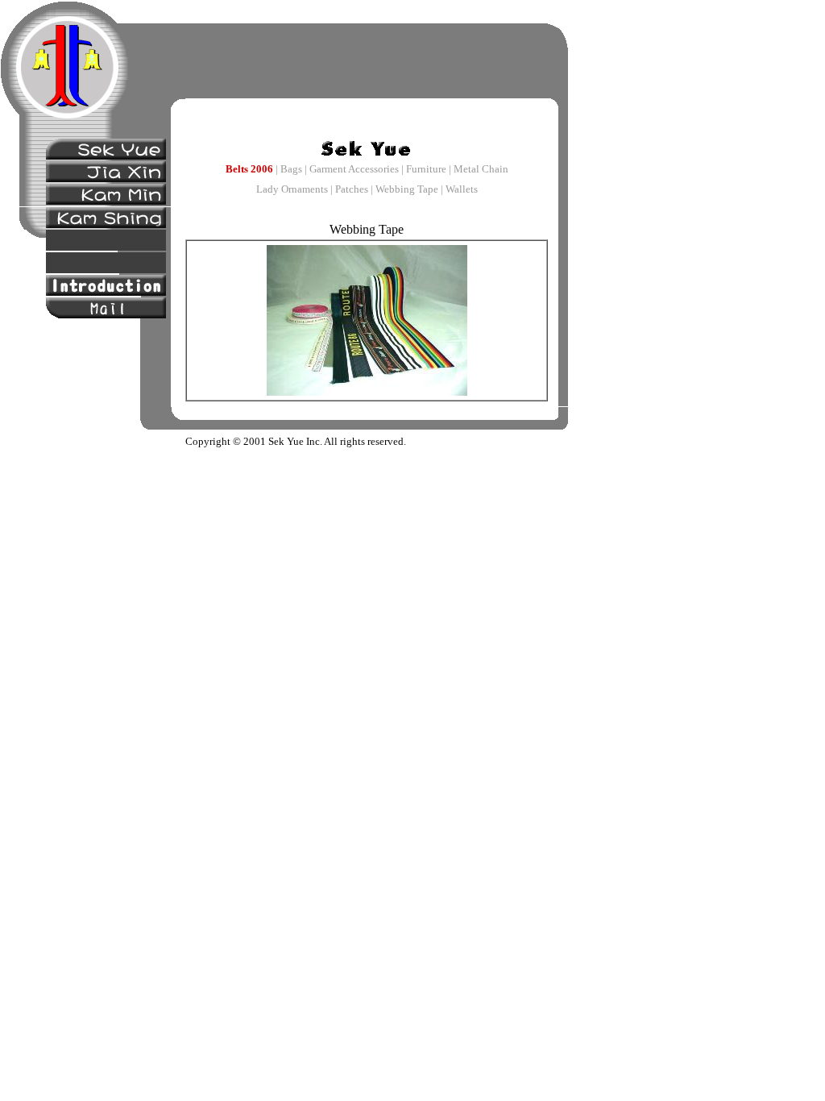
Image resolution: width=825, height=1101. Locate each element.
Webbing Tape (406, 189)
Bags (291, 169)
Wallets (462, 189)
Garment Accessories (354, 169)
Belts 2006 (249, 169)
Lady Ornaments (292, 189)
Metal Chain (481, 169)
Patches (351, 189)
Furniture (426, 169)
